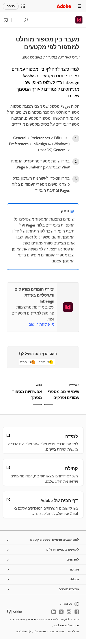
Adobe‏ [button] (74, 579)
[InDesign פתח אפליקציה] (6, 20)
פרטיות (32, 619)
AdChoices (22, 631)
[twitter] (61, 612)
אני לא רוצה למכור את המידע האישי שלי (56, 631)
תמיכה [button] (74, 569)
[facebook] (77, 612)
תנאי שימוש (18, 619)
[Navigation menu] (79, 6)
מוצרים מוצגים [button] (69, 589)
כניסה (11, 6)
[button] (23, 6)
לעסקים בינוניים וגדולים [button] (62, 549)
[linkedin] (53, 612)
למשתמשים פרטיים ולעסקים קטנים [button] (54, 540)
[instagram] (69, 612)
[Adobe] (64, 6)
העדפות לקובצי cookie (66, 625)
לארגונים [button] (73, 559)
